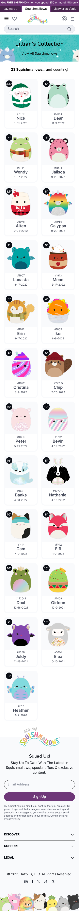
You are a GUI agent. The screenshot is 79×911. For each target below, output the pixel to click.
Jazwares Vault (65, 9)
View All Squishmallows (39, 53)
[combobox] (39, 29)
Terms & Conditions (52, 816)
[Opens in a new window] (26, 881)
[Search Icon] (69, 29)
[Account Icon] (63, 18)
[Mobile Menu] (6, 18)
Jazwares (10, 9)
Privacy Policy (12, 819)
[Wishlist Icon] (14, 19)
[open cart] (71, 18)
